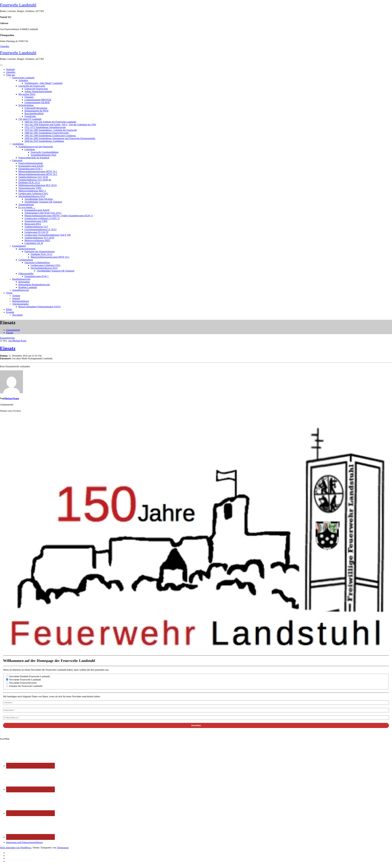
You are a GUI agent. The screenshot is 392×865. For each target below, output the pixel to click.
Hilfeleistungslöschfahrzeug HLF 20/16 (37, 185)
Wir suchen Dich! (26, 94)
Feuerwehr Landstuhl (18, 4)
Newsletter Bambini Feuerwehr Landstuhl (29, 676)
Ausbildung (18, 144)
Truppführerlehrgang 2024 (43, 155)
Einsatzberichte (7, 338)
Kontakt (10, 312)
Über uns (10, 75)
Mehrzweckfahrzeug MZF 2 (32, 190)
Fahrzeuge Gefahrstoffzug (37, 262)
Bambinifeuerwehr (21, 279)
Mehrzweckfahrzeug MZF (37, 240)
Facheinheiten (19, 246)
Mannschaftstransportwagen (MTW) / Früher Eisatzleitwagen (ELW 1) (58, 215)
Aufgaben (23, 80)
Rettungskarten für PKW (36, 110)
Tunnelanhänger (26, 204)
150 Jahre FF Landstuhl (29, 119)
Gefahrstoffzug (25, 259)
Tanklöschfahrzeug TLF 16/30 (33, 177)
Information (24, 282)
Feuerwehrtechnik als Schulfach (33, 157)
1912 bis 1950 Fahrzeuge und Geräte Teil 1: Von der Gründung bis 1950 (60, 124)
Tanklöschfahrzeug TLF (36, 226)
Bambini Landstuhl (27, 287)
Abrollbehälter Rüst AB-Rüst (38, 199)
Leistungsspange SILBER (37, 102)
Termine (16, 295)
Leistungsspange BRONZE (37, 99)
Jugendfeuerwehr (20, 290)
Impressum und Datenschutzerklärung (24, 842)
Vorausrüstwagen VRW (29, 188)
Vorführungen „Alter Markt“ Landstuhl (43, 83)
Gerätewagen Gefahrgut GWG (33, 193)
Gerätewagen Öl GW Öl (36, 232)
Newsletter (17, 315)
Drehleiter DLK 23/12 (29, 182)
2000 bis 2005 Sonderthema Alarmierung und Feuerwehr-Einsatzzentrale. (60, 138)
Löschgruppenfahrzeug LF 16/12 (40, 229)
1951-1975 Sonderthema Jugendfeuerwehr (45, 127)
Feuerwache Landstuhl (23, 77)
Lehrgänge (29, 149)
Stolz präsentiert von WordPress (15, 847)
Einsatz (9, 332)
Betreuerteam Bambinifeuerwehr (34, 284)
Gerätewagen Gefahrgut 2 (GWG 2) (42, 218)
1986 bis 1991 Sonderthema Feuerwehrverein (46, 133)
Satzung (16, 298)
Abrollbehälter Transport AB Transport (43, 201)
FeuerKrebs (30, 116)
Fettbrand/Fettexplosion (35, 108)
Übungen (29, 97)
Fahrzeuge (17, 160)
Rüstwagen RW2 (32, 224)
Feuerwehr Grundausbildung (44, 152)
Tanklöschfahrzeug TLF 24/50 (39, 237)
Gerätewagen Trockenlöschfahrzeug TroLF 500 (47, 235)
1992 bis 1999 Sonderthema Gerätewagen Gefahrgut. (50, 135)
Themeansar (63, 847)
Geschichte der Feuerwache (31, 86)
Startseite (10, 69)
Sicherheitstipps (26, 105)
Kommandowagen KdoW (30, 166)
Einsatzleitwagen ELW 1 (30, 168)
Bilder (9, 309)
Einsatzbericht (13, 330)
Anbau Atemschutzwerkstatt (38, 91)
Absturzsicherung (26, 248)
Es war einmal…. (26, 207)
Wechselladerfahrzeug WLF (31, 196)
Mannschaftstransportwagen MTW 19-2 (37, 174)
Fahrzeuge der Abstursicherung (39, 251)
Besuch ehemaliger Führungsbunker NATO (39, 306)
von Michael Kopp (17, 340)
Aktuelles (4, 46)
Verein (9, 293)
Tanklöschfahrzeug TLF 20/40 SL (34, 179)
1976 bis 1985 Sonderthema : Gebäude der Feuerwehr (50, 130)
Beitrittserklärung (20, 301)
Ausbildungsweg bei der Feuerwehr (35, 146)
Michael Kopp (11, 398)
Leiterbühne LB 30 (33, 243)
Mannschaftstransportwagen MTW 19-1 (37, 171)
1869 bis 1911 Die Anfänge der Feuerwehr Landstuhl (50, 121)
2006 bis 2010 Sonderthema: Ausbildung (44, 141)
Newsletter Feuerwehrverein (23, 683)
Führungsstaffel (25, 273)
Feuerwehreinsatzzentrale (30, 163)
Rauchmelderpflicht (33, 113)
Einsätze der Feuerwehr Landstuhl (25, 686)
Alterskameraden (20, 304)
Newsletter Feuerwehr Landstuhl (25, 679)
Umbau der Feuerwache (36, 88)
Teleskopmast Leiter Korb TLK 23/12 (42, 213)
